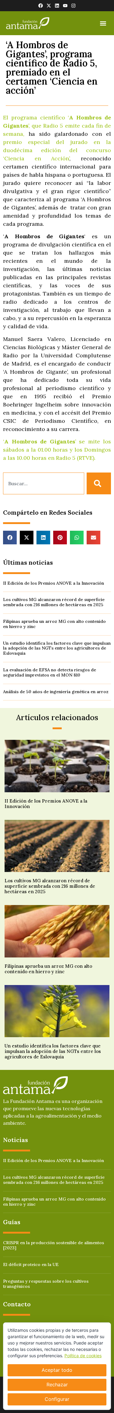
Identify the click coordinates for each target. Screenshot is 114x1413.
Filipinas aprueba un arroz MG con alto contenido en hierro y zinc (54, 624)
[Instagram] (73, 6)
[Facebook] (40, 6)
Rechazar (57, 1384)
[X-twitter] (49, 6)
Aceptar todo (57, 1370)
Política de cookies (83, 1355)
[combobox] (43, 483)
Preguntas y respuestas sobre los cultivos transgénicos (45, 1283)
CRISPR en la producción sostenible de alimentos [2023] (53, 1245)
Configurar (57, 1399)
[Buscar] (99, 483)
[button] (103, 23)
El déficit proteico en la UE (31, 1264)
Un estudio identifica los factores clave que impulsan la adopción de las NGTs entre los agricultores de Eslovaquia (57, 648)
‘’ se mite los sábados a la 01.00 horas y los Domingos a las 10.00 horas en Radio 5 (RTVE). (57, 449)
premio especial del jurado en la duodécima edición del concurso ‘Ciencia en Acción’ (57, 150)
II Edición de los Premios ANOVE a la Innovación (53, 583)
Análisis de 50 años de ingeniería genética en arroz (56, 691)
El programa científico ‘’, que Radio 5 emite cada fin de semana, (57, 125)
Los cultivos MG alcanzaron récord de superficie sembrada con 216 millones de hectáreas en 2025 (54, 602)
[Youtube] (65, 6)
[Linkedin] (57, 6)
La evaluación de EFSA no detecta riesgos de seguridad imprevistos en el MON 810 (49, 672)
